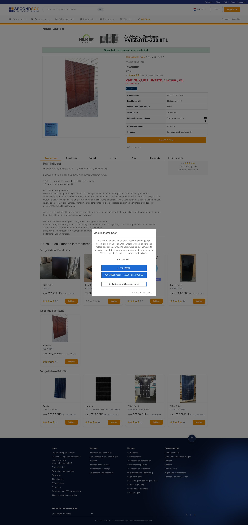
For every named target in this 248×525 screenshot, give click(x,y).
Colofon (150, 292)
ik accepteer (124, 268)
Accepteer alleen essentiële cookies (124, 275)
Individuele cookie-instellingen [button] (124, 284)
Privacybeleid (138, 292)
